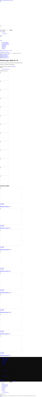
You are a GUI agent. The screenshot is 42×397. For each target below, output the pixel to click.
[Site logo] (5, 29)
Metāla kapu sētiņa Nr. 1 (5, 206)
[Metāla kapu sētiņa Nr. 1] (11, 202)
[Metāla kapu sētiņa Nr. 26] (11, 288)
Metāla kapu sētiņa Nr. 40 (4, 55)
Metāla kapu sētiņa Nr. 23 (5, 271)
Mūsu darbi (4, 363)
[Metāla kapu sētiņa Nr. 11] (11, 224)
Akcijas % (3, 362)
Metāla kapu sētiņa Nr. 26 (5, 292)
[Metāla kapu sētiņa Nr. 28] (11, 308)
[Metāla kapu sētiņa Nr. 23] (11, 267)
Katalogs (5, 53)
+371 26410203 (4, 376)
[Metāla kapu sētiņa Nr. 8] (11, 351)
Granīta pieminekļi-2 (5, 359)
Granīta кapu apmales (5, 360)
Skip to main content (9, 0)
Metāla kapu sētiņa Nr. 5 (5, 333)
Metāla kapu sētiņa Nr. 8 (5, 355)
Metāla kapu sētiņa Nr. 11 (5, 228)
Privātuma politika (3, 380)
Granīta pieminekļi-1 (5, 358)
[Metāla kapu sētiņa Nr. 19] (11, 245)
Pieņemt (1, 396)
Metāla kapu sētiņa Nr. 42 (4, 57)
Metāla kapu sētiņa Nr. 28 (5, 312)
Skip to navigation (3, 0)
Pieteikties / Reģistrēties (5, 392)
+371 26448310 (4, 370)
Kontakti (3, 364)
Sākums (1, 53)
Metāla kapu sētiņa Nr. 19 (5, 249)
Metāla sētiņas (9, 53)
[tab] (6, 69)
